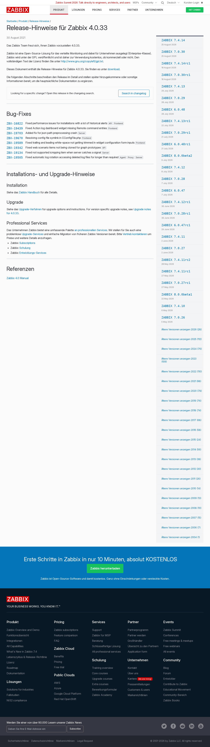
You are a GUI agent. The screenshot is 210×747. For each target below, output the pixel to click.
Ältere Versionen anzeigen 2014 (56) (181, 449)
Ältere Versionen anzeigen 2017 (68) (181, 420)
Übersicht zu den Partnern (143, 646)
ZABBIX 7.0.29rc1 (175, 132)
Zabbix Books (171, 700)
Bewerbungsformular (104, 689)
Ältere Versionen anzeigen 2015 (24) (181, 439)
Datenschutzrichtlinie (42, 740)
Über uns (133, 673)
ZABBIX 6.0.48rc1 (175, 144)
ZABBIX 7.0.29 (173, 98)
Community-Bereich (175, 695)
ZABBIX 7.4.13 (173, 86)
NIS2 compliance (17, 700)
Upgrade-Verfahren (30, 209)
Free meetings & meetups (178, 640)
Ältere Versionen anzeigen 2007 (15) (181, 517)
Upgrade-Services (32, 234)
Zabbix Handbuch (29, 192)
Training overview (102, 667)
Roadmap (12, 667)
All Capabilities (15, 646)
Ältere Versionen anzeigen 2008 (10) (181, 508)
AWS (57, 682)
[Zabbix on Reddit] (182, 726)
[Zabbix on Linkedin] (191, 726)
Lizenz (10, 662)
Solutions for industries (20, 689)
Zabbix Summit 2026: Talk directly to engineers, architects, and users (93, 2)
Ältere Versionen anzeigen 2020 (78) (181, 390)
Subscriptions (27, 243)
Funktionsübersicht (18, 635)
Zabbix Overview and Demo (23, 630)
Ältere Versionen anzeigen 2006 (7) (181, 527)
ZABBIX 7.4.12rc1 (175, 202)
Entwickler (169, 678)
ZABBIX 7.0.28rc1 (175, 213)
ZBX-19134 (15, 152)
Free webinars (171, 646)
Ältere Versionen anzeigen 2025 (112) (181, 339)
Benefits (59, 656)
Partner (133, 622)
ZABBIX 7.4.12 (173, 167)
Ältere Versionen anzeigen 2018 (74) (181, 410)
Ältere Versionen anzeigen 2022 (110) (181, 371)
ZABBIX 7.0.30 (173, 51)
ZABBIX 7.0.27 (173, 248)
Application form (137, 651)
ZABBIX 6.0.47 (173, 190)
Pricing (59, 622)
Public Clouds (64, 675)
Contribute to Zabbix (175, 684)
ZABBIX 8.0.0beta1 (176, 294)
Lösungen (14, 682)
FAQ (56, 640)
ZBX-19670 (15, 138)
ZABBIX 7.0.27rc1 (175, 282)
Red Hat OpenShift (65, 699)
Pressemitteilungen (139, 684)
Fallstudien (13, 695)
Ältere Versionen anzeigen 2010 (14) (181, 488)
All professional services (106, 651)
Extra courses (100, 684)
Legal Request (85, 740)
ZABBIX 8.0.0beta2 (176, 155)
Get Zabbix (195, 10)
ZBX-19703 (15, 133)
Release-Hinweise (39, 21)
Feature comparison (66, 635)
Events (168, 622)
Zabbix (18, 10)
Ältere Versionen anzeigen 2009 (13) (181, 498)
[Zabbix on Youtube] (200, 726)
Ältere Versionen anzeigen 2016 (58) (181, 430)
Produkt (23, 21)
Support (97, 630)
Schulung (24, 247)
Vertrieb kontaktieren (135, 234)
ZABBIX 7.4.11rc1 (175, 271)
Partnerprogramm (138, 630)
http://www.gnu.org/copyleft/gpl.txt (82, 61)
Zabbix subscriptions (66, 630)
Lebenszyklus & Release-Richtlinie (27, 657)
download (113, 69)
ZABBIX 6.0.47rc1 (175, 225)
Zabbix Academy (102, 695)
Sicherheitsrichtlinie (18, 740)
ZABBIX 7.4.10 (173, 306)
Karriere (139, 678)
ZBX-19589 (15, 143)
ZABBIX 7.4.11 (173, 236)
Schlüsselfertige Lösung (106, 646)
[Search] (162, 2)
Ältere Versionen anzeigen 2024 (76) (181, 348)
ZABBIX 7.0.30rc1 (175, 75)
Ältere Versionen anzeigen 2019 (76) (181, 400)
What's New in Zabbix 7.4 (22, 651)
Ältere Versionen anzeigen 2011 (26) (181, 478)
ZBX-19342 (15, 147)
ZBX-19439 (15, 128)
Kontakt (132, 667)
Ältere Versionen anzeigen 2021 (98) (181, 381)
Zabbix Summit (172, 630)
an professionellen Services (90, 230)
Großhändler (135, 640)
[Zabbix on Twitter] (164, 726)
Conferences (171, 635)
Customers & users (139, 689)
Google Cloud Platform (67, 693)
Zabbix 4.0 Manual (18, 278)
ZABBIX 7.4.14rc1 (175, 63)
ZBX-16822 (15, 123)
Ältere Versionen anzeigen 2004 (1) (180, 537)
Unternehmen (138, 660)
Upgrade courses (102, 678)
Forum (167, 673)
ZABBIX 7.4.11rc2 (175, 259)
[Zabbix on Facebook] (173, 726)
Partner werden (137, 635)
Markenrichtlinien (137, 695)
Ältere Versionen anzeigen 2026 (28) (181, 329)
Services (98, 622)
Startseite (12, 21)
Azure (57, 688)
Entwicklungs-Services (32, 252)
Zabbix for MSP (101, 635)
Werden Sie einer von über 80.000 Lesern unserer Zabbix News (44, 722)
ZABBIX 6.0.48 (173, 109)
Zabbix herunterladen (105, 568)
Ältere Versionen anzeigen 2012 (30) (181, 468)
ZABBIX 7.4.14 (173, 40)
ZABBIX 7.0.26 (173, 317)
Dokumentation (16, 673)
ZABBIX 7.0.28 (173, 179)
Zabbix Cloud (64, 649)
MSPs (136, 2)
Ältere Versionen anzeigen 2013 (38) (181, 459)
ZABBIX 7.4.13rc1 (175, 121)
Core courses (100, 673)
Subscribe (75, 728)
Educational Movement (177, 689)
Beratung (97, 640)
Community (147, 2)
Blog (166, 667)
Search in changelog (134, 93)
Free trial (59, 667)
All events (169, 651)
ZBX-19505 (15, 157)
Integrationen (14, 640)
